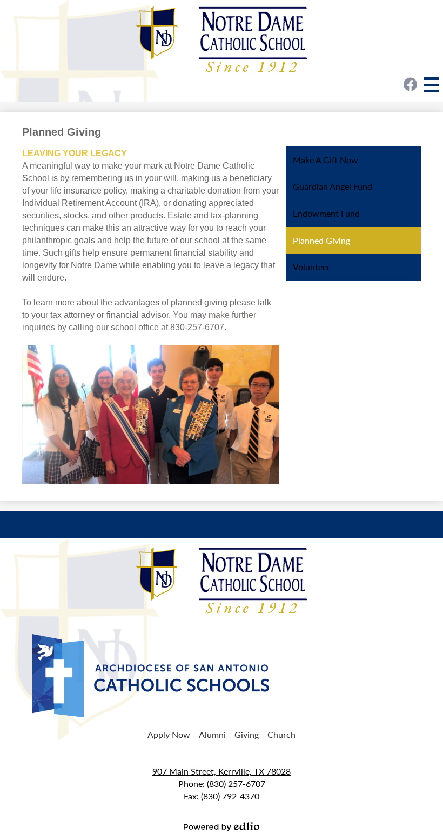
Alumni (212, 734)
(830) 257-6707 (236, 783)
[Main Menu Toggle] (431, 85)
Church (281, 734)
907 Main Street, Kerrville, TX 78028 (221, 771)
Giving (246, 734)
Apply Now (168, 734)
